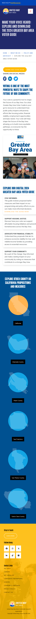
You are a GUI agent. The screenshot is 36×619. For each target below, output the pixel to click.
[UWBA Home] (11, 11)
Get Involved (9, 575)
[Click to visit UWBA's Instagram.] (12, 548)
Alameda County (18, 361)
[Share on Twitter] (16, 78)
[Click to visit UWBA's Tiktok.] (12, 555)
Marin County (18, 400)
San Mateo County (18, 477)
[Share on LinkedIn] (10, 78)
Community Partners (12, 585)
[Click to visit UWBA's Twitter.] (18, 548)
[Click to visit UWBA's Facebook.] (6, 548)
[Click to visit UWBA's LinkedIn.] (6, 555)
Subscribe (10, 536)
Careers (7, 572)
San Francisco (18, 439)
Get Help (7, 568)
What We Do (15, 53)
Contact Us (8, 592)
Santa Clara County (18, 516)
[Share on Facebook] (4, 78)
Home (5, 53)
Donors (7, 582)
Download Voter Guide (15, 70)
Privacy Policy (10, 589)
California (18, 323)
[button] (30, 11)
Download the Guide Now (17, 211)
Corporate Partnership (13, 578)
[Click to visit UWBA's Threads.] (18, 555)
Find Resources (15, 3)
